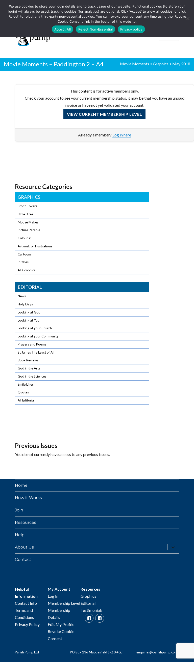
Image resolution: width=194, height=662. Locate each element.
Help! (20, 534)
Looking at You (28, 320)
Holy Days (25, 304)
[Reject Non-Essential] (187, 18)
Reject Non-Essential (95, 29)
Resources (25, 522)
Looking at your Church (35, 328)
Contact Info (26, 603)
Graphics (160, 63)
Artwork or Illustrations (35, 246)
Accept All (62, 29)
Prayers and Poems (32, 344)
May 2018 (181, 63)
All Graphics (26, 270)
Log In (53, 596)
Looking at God (29, 312)
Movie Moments (134, 63)
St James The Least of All (36, 352)
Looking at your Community (38, 336)
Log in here (121, 134)
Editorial (30, 287)
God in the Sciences (32, 376)
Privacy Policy (27, 624)
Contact (23, 559)
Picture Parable (29, 230)
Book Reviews (28, 360)
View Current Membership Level (104, 114)
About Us (24, 547)
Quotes (23, 392)
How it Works (28, 497)
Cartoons (25, 254)
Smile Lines (26, 384)
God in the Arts (29, 368)
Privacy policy (131, 29)
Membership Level (64, 603)
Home (21, 485)
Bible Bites (25, 214)
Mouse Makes (28, 222)
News (22, 296)
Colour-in (25, 238)
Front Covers (27, 206)
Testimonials (92, 610)
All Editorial (26, 400)
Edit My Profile (61, 624)
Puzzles (23, 262)
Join (19, 510)
